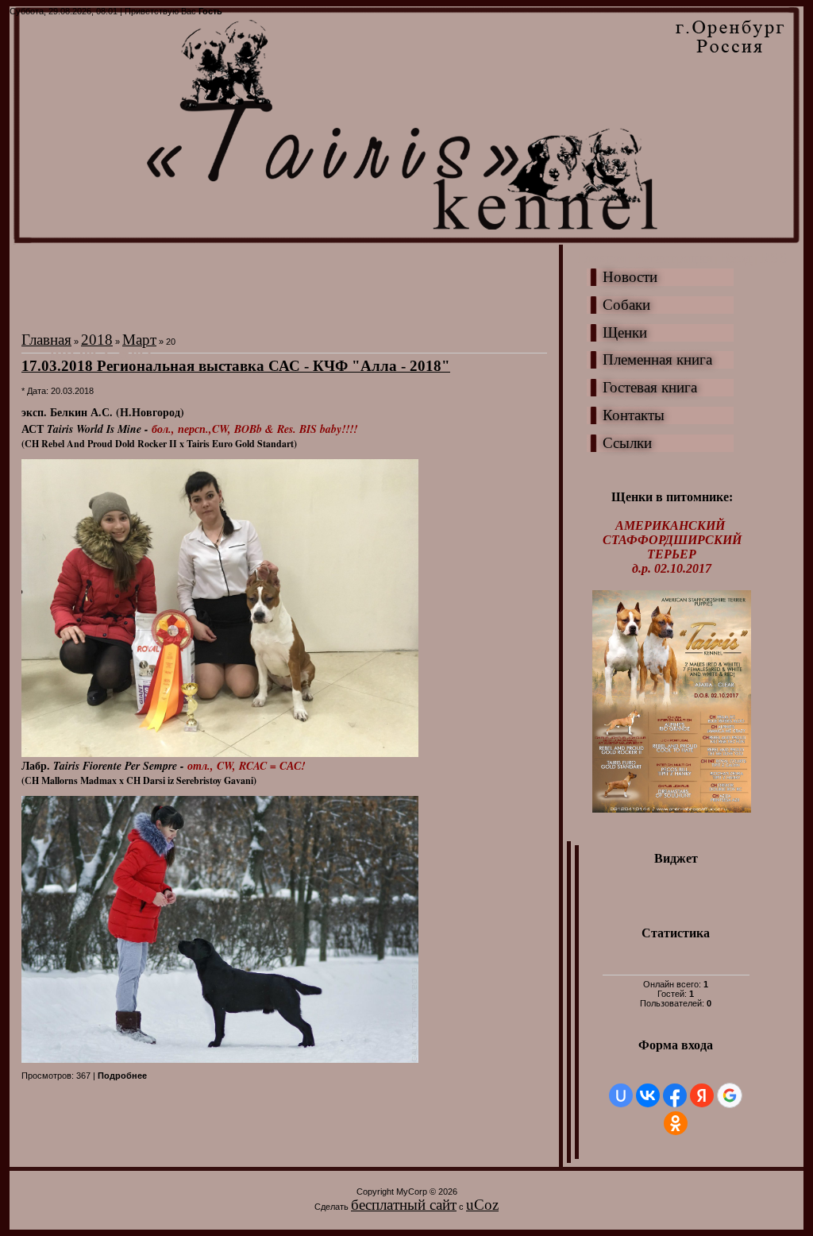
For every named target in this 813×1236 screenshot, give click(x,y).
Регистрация (673, 257)
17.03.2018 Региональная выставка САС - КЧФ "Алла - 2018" (235, 365)
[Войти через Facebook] (675, 1095)
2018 (97, 339)
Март (139, 339)
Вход (736, 257)
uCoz (482, 1204)
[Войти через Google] (729, 1095)
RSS (774, 257)
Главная (601, 257)
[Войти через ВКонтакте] (648, 1095)
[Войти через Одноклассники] (676, 1123)
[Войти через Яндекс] (702, 1095)
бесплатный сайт (404, 1204)
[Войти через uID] (621, 1095)
